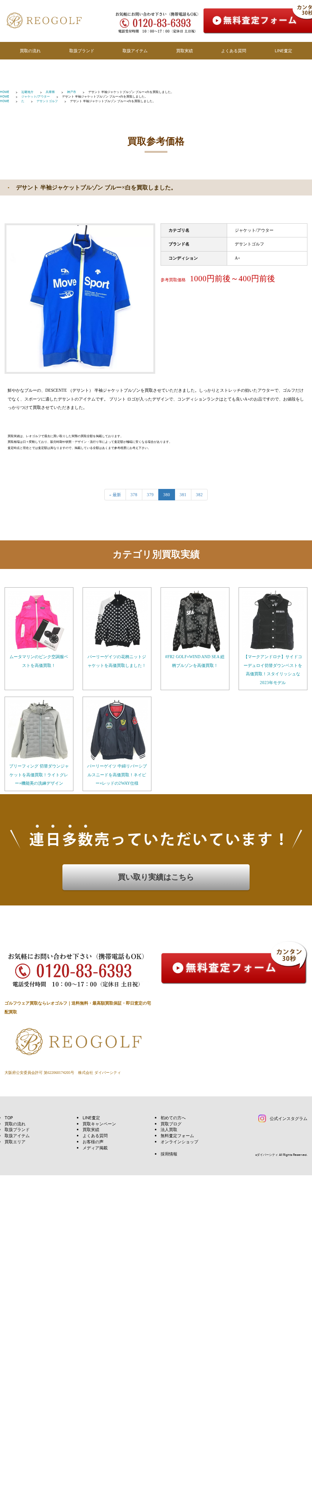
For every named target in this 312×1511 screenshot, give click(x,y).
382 (199, 494)
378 (134, 494)
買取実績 (184, 50)
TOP (9, 1117)
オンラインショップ (179, 1141)
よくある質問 (233, 50)
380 (166, 494)
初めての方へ (173, 1117)
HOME (4, 92)
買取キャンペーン (99, 1123)
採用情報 (169, 1154)
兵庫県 (50, 92)
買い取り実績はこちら (156, 877)
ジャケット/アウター (35, 96)
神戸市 (71, 92)
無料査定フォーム (177, 1135)
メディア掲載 (95, 1147)
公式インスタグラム (288, 1118)
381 (183, 494)
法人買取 (169, 1129)
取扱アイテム (135, 50)
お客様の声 (93, 1141)
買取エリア (15, 1141)
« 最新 (115, 494)
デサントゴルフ (47, 101)
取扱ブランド (81, 50)
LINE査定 (283, 50)
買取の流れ (30, 50)
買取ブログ (171, 1123)
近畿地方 (27, 92)
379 (150, 494)
